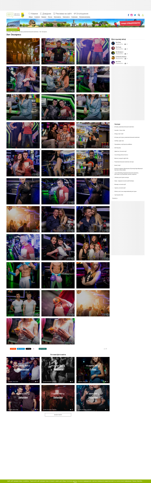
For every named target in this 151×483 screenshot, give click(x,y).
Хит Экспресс (119, 52)
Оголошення (82, 14)
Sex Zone (118, 42)
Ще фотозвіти (58, 414)
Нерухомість (57, 17)
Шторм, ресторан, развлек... (50, 381)
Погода (50, 17)
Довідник (46, 14)
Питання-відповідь (84, 17)
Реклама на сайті (64, 14)
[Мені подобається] (104, 348)
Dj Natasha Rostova (121, 56)
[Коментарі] (106, 348)
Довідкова (74, 17)
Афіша (31, 17)
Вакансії (44, 17)
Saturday (58, 369)
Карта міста (66, 17)
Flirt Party (118, 47)
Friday (93, 369)
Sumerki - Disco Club (13, 381)
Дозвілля (37, 17)
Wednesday (23, 369)
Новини (34, 14)
